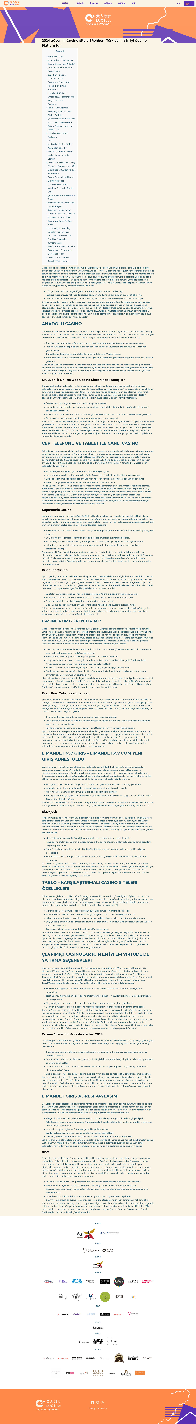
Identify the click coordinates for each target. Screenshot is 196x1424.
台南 (133, 3)
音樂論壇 (108, 3)
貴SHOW (94, 3)
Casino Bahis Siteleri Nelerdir (61, 177)
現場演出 (80, 3)
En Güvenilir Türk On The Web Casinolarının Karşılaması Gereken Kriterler (61, 250)
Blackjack (52, 104)
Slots (50, 140)
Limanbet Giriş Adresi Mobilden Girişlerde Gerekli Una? (60, 188)
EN (178, 3)
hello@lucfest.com (98, 1408)
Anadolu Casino (55, 56)
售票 (187, 4)
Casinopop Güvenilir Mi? (59, 82)
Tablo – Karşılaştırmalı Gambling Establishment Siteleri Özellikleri (59, 111)
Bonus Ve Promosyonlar (59, 210)
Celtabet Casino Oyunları (60, 235)
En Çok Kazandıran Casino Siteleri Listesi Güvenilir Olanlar (60, 155)
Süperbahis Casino (57, 75)
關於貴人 (66, 3)
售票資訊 (122, 3)
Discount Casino (55, 78)
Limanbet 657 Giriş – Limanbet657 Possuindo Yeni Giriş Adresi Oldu (61, 97)
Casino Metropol (56, 181)
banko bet (136, 337)
